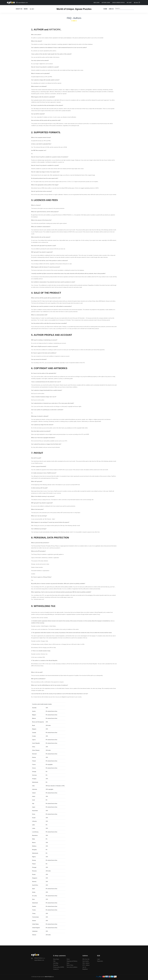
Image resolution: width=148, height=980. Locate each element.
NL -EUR (32, 9)
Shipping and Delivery (72, 961)
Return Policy (70, 965)
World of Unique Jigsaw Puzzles (74, 9)
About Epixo (56, 959)
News (68, 963)
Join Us (84, 967)
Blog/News (85, 969)
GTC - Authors (85, 965)
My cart (129, 2)
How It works (85, 961)
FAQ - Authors (85, 963)
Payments (55, 965)
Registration (100, 961)
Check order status (118, 2)
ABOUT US (19, 9)
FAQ (54, 961)
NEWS (26, 9)
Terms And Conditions (72, 967)
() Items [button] (136, 2)
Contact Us (56, 969)
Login (98, 959)
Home (105, 9)
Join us (111, 9)
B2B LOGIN (96, 2)
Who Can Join (85, 959)
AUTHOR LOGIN (106, 2)
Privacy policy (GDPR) (58, 967)
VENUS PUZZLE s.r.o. (49, 976)
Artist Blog (55, 963)
